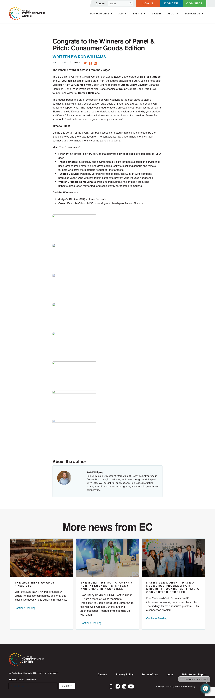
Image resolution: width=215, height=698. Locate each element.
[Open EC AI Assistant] (205, 688)
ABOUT (171, 13)
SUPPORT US (192, 13)
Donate (171, 3)
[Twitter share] (85, 63)
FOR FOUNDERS (99, 13)
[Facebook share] (90, 62)
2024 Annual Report (194, 674)
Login (147, 3)
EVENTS (137, 13)
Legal (170, 674)
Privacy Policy (125, 674)
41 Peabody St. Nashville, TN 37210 (25, 673)
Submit (67, 685)
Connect (194, 3)
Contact (100, 3)
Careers (102, 674)
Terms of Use (150, 674)
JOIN (121, 13)
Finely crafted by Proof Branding (182, 686)
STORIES (156, 13)
